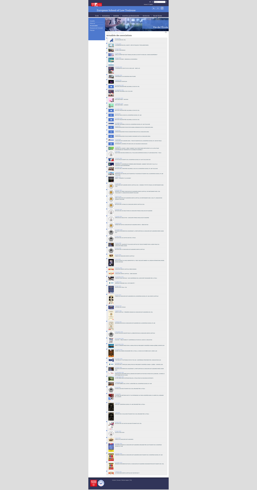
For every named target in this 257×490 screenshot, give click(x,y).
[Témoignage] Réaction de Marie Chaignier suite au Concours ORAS (132, 136)
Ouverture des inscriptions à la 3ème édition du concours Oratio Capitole (135, 333)
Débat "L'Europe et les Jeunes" (123, 178)
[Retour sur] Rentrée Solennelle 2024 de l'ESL (127, 110)
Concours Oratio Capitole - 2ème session (126, 273)
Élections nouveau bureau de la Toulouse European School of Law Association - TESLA (138, 152)
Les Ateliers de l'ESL (120, 39)
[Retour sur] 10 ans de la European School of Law (128, 115)
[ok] (166, 2)
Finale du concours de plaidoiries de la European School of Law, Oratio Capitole (136, 296)
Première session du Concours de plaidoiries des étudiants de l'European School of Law (138, 454)
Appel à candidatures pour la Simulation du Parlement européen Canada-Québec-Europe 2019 (139, 345)
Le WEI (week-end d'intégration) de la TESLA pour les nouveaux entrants (134, 378)
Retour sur (92, 23)
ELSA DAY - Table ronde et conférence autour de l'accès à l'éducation (133, 339)
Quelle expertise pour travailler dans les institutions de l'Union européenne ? (136, 54)
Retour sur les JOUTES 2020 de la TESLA (125, 237)
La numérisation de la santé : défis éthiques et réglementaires (132, 45)
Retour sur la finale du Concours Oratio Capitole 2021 (129, 204)
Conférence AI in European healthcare (125, 76)
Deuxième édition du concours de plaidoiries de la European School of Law (135, 323)
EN (153, 1)
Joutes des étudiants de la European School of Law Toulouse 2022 (133, 159)
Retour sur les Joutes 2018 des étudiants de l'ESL (128, 423)
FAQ (131, 480)
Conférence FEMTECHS (121, 81)
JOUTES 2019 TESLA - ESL (121, 287)
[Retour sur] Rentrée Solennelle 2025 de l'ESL (127, 86)
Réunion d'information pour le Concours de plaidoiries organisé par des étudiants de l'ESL (139, 463)
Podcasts (92, 30)
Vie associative (94, 25)
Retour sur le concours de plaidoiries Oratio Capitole (130, 249)
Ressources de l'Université (96, 28)
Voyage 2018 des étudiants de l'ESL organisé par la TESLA (130, 388)
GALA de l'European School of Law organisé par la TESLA (130, 404)
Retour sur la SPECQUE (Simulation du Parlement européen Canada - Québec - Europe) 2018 (139, 364)
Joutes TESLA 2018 (119, 432)
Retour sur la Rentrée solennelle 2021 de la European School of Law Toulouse (136, 168)
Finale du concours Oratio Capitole (124, 256)
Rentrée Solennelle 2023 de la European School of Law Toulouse (132, 124)
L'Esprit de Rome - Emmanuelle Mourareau (126, 59)
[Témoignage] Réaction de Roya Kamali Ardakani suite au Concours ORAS (134, 127)
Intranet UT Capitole (148, 4)
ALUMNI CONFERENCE (120, 50)
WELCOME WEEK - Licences (121, 104)
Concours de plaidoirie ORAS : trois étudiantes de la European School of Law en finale (138, 140)
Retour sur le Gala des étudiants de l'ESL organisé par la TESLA (132, 413)
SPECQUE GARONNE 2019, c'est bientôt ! (125, 283)
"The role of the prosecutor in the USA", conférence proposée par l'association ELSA (138, 360)
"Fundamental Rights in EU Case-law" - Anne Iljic (127, 68)
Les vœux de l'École (120, 307)
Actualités (92, 21)
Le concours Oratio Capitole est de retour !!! (127, 473)
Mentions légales (125, 480)
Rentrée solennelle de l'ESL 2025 (123, 91)
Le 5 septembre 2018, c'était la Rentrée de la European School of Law (133, 383)
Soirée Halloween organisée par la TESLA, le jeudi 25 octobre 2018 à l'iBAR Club (136, 351)
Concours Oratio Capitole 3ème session (125, 269)
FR (150, 1)
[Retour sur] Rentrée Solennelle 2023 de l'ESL (127, 119)
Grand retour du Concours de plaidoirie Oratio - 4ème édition (131, 224)
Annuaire (119, 480)
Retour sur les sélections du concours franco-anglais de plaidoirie (133, 210)
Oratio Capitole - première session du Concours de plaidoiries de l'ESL (134, 312)
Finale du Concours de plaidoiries (124, 439)
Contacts (114, 480)
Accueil (112, 32)
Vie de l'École (116, 32)
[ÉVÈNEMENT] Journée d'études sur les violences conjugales (131, 143)
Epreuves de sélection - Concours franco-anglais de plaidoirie (132, 217)
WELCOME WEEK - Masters (121, 99)
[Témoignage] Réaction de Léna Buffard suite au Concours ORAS (132, 131)
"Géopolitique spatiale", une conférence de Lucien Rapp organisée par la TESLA (136, 278)
